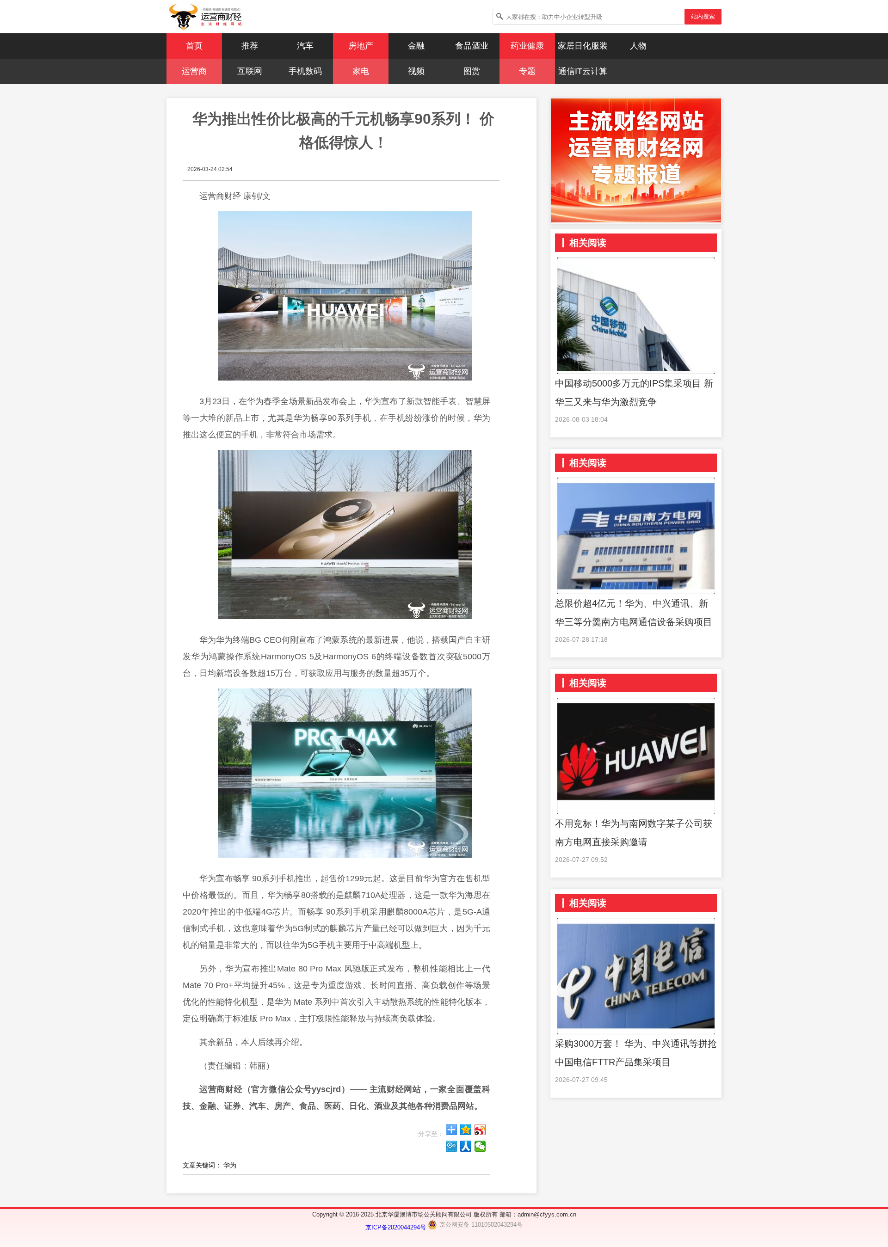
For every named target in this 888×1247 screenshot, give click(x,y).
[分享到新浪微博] (480, 1129)
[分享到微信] (480, 1146)
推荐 (249, 45)
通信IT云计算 (582, 71)
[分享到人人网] (466, 1146)
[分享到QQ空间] (466, 1129)
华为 (229, 1165)
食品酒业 (471, 45)
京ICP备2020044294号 (396, 1227)
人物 (638, 45)
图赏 (471, 71)
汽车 (305, 45)
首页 (194, 45)
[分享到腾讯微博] (451, 1146)
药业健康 (527, 45)
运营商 (194, 71)
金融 (416, 45)
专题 (527, 71)
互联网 (249, 71)
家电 (360, 71)
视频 (416, 71)
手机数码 (305, 71)
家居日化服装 (583, 45)
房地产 (360, 45)
